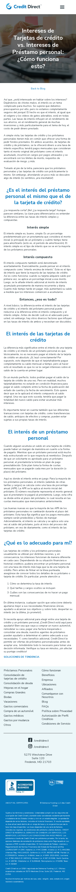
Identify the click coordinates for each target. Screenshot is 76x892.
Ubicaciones (49, 684)
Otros (7, 725)
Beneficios (48, 675)
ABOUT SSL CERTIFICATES (16, 803)
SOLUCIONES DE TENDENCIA (21, 657)
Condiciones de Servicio (56, 724)
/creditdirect (41, 741)
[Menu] (62, 7)
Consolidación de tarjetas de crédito (15, 676)
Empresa (47, 680)
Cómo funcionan (51, 670)
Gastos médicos (14, 716)
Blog (45, 702)
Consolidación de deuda (18, 683)
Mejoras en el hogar (16, 688)
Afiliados (47, 689)
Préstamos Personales (18, 670)
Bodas (8, 697)
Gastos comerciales (16, 706)
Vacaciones (10, 702)
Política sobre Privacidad (57, 711)
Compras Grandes (14, 692)
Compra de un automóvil (19, 711)
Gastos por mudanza (16, 720)
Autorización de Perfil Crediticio (55, 717)
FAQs (45, 706)
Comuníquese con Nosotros (52, 695)
